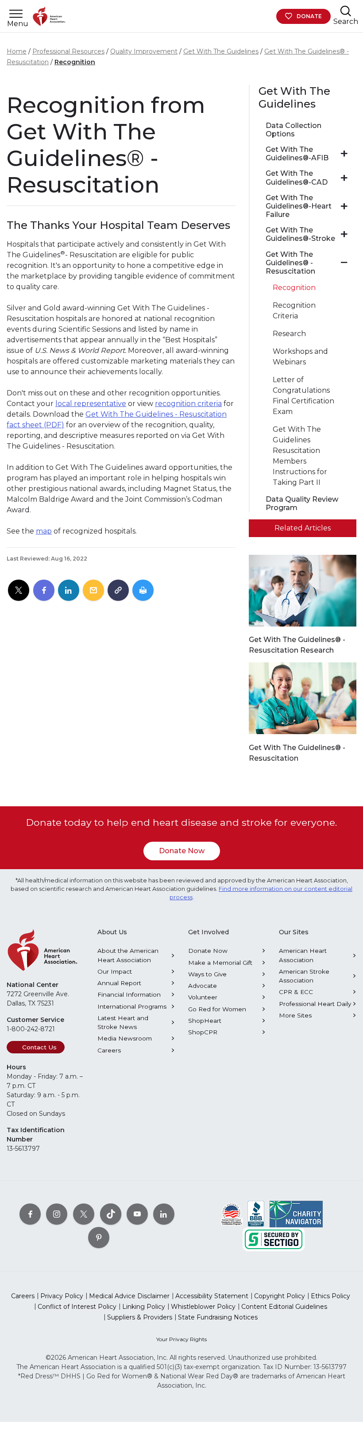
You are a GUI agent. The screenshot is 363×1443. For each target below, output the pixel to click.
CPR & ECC (296, 991)
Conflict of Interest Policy (77, 1307)
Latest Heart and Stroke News (122, 1022)
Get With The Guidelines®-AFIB (297, 153)
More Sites (295, 1015)
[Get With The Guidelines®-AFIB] (344, 154)
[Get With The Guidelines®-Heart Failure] (344, 206)
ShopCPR (202, 1032)
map (44, 531)
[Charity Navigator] (296, 1214)
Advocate (202, 985)
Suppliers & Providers (139, 1317)
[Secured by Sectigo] (274, 1239)
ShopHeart (204, 1020)
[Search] (346, 10)
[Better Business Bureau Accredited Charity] (256, 1214)
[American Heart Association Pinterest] (98, 1238)
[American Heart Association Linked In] (163, 1214)
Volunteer (202, 997)
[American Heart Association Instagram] (56, 1214)
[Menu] (16, 13)
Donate (309, 16)
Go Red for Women (217, 1009)
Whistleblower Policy (203, 1307)
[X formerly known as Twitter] (84, 1214)
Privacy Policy (61, 1296)
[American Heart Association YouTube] (137, 1214)
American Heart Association (303, 955)
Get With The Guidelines (221, 51)
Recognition (74, 62)
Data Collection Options (293, 129)
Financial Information (129, 994)
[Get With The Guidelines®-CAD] (344, 178)
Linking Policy (143, 1307)
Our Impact (114, 971)
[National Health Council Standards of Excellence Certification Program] (232, 1214)
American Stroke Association (304, 976)
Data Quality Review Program (302, 503)
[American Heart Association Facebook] (30, 1214)
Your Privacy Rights (181, 1339)
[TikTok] (110, 1214)
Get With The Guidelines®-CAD (297, 177)
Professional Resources (68, 51)
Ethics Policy (330, 1296)
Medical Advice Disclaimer (129, 1296)
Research (289, 333)
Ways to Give (207, 974)
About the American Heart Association (127, 955)
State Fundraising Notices (218, 1317)
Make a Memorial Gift (220, 962)
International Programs (131, 1006)
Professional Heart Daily (315, 1003)
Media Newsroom (124, 1038)
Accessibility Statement (211, 1296)
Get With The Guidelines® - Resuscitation (290, 262)
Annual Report (119, 983)
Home (17, 51)
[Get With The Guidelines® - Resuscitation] (344, 263)
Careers (109, 1050)
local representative (90, 403)
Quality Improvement (144, 51)
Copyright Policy (279, 1296)
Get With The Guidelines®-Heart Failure (299, 206)
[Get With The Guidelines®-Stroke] (344, 234)
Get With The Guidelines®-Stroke (300, 234)
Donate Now (182, 851)
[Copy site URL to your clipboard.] (118, 590)
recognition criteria (188, 403)
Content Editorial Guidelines (284, 1307)
